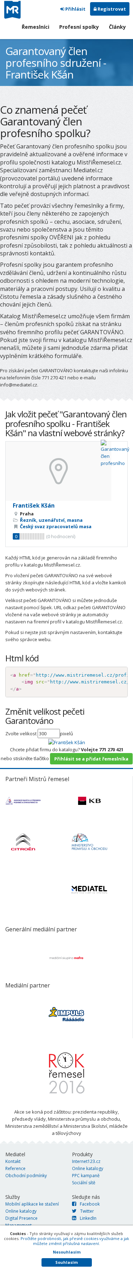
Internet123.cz (86, 1161)
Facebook (90, 1204)
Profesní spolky (79, 26)
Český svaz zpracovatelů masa (56, 526)
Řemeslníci (35, 26)
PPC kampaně (86, 1176)
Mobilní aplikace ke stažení (32, 1204)
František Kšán (34, 505)
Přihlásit (74, 9)
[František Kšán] (66, 741)
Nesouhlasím (67, 1252)
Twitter (87, 1211)
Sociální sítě (83, 1183)
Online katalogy (87, 1168)
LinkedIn (88, 1218)
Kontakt (13, 1161)
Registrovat (111, 9)
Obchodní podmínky (26, 1176)
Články (117, 26)
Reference (15, 1168)
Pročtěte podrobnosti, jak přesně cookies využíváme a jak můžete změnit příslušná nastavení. (75, 1241)
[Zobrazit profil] (66, 471)
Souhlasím (66, 1262)
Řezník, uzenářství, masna (51, 520)
